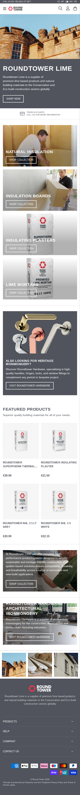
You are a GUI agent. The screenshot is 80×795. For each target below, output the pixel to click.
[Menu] (4, 8)
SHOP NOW (13, 98)
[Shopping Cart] (75, 8)
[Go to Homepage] (15, 9)
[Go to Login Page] (68, 8)
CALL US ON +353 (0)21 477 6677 (17, 2)
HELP (6, 731)
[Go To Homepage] (40, 688)
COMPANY (9, 741)
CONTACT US (11, 751)
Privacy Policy (57, 782)
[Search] (60, 8)
